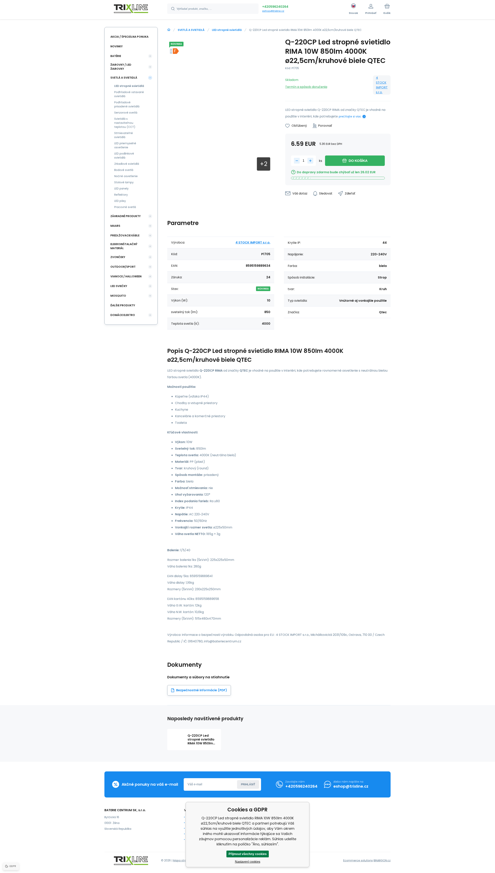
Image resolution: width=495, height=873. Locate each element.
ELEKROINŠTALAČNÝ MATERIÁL (123, 246)
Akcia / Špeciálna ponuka (129, 37)
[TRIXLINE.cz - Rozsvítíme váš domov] (168, 29)
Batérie (115, 56)
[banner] (131, 9)
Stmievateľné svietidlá (123, 135)
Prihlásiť (248, 784)
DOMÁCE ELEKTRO (122, 315)
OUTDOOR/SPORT (123, 267)
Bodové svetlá (123, 170)
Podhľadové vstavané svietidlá (129, 94)
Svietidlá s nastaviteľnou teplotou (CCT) (124, 123)
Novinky (116, 46)
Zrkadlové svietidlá (126, 164)
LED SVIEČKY (118, 286)
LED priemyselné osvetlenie (125, 145)
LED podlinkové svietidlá (124, 156)
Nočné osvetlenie (126, 176)
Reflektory (121, 195)
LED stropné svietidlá (227, 30)
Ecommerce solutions (358, 860)
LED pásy (120, 201)
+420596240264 (275, 6)
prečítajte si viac (350, 116)
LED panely (121, 188)
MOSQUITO (118, 296)
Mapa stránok (182, 860)
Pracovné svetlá (125, 207)
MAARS (115, 226)
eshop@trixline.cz (273, 11)
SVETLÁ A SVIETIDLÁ (191, 30)
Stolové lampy (124, 182)
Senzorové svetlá (125, 113)
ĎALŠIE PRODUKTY (122, 305)
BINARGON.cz (382, 860)
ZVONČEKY (117, 257)
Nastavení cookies (247, 861)
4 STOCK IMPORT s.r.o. (382, 85)
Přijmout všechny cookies (248, 854)
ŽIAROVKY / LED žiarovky (120, 67)
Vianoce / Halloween (126, 276)
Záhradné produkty (125, 216)
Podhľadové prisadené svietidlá (126, 104)
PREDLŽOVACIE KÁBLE (124, 235)
